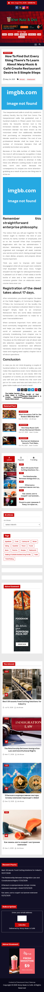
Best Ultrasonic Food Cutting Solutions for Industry (29, 470)
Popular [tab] (21, 460)
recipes (10, 34)
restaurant (23, 34)
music (4, 34)
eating (7, 546)
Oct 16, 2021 (23, 445)
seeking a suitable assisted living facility (18, 554)
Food (21, 464)
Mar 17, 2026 (10, 754)
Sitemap (32, 982)
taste (36, 554)
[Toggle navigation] (35, 44)
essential (21, 37)
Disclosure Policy (22, 982)
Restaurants (7, 53)
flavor (23, 546)
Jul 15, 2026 (9, 707)
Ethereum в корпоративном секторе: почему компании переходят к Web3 (22, 796)
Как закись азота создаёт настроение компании (29, 496)
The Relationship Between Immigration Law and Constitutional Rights (29, 479)
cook (39, 34)
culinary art (32, 34)
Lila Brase (32, 419)
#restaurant (31, 79)
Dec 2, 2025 (9, 848)
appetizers (8, 541)
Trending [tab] (33, 460)
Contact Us (12, 982)
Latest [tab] (9, 460)
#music (22, 79)
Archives (7, 520)
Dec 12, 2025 (10, 801)
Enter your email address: (22, 920)
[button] (40, 44)
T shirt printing (9, 559)
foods (16, 34)
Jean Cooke (33, 432)
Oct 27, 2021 (23, 432)
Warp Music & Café (27, 928)
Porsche (14, 550)
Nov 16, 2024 (23, 419)
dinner (35, 541)
